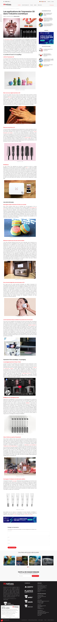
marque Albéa (28, 137)
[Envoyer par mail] (1, 19)
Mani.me (9, 97)
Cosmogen (14, 480)
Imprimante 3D (40, 584)
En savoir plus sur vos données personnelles (7, 614)
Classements (17, 8)
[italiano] (45, 1)
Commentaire (10, 530)
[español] (42, 1)
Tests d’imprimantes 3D (41, 586)
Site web (9, 543)
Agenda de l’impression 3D (42, 587)
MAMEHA (27, 402)
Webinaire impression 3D (42, 590)
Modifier (10, 617)
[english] (41, 1)
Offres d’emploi (40, 588)
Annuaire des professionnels (42, 585)
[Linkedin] (1, 17)
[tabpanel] (9, 560)
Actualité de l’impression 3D (10, 8)
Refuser (4, 617)
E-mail (9, 540)
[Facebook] (1, 15)
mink (27, 167)
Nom (8, 537)
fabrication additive (9, 39)
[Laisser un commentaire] (1, 21)
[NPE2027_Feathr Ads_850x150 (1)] (20, 520)
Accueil (4, 8)
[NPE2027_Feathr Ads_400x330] (46, 38)
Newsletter (39, 589)
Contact (52, 1)
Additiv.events (5, 599)
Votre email (21, 575)
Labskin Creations (32, 325)
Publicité (49, 1)
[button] (2, 620)
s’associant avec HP (26, 373)
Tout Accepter (16, 617)
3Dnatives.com (12, 598)
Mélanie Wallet (16, 16)
